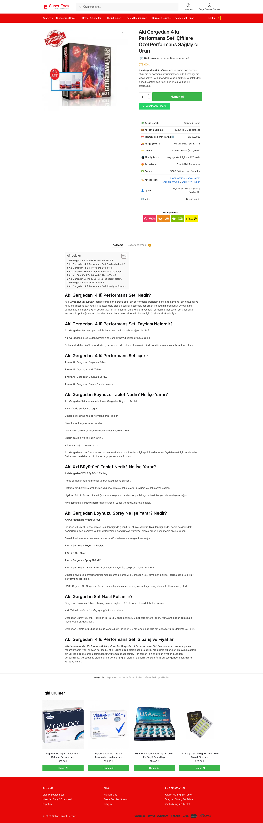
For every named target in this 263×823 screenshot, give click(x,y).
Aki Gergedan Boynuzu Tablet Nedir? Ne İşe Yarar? (95, 271)
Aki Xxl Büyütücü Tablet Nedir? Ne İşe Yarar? (92, 275)
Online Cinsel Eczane (64, 816)
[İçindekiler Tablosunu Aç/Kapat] (122, 256)
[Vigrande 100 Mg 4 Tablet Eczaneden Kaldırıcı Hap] (108, 724)
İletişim (108, 804)
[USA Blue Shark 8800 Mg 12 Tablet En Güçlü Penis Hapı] (154, 724)
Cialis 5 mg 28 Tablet (177, 804)
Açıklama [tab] (117, 244)
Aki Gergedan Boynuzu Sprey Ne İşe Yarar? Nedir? (95, 279)
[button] (123, 33)
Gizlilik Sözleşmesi (53, 794)
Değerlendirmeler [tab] (137, 244)
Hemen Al (177, 96)
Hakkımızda (110, 794)
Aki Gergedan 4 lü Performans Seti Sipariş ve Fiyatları (97, 286)
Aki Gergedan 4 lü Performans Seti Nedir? (90, 260)
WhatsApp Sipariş (155, 105)
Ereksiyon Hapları (190, 181)
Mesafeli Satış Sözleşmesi (57, 799)
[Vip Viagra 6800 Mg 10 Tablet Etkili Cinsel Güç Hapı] (199, 724)
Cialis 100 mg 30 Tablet (178, 794)
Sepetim (47, 804)
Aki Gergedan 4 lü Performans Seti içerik (90, 267)
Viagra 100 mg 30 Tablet (179, 799)
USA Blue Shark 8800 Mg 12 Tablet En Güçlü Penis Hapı (154, 755)
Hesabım (188, 9)
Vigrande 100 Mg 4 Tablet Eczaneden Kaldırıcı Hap (108, 755)
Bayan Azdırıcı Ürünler (140, 677)
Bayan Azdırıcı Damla (181, 178)
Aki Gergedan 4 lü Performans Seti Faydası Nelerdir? (97, 264)
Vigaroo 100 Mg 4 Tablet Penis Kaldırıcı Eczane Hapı (63, 755)
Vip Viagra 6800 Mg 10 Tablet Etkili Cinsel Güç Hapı (200, 755)
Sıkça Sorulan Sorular (209, 9)
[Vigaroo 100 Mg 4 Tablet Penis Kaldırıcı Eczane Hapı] (63, 724)
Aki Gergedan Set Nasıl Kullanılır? (86, 282)
